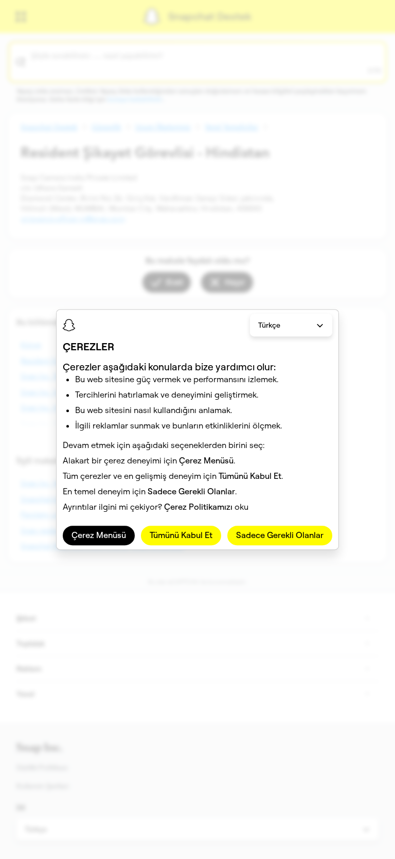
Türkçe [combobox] (269, 325)
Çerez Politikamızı (198, 507)
